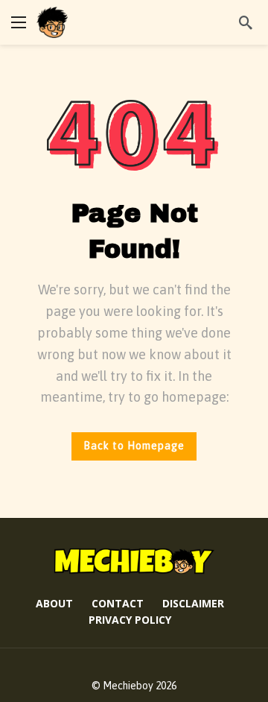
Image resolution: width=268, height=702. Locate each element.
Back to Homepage (134, 446)
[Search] (245, 22)
